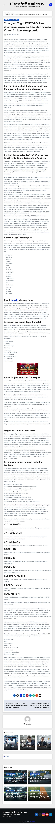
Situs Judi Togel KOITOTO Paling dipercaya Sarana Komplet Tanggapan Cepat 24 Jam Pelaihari (16, 705)
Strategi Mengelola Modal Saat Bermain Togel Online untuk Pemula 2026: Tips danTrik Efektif (27, 739)
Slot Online (7, 19)
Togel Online (15, 19)
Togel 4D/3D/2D (10, 774)
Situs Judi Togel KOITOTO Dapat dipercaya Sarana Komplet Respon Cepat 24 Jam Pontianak (39, 705)
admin (10, 34)
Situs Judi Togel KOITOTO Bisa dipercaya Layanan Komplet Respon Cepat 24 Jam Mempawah (27, 27)
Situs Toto (6, 756)
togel (14, 300)
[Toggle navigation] (4, 5)
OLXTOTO (32, 822)
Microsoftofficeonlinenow (27, 3)
